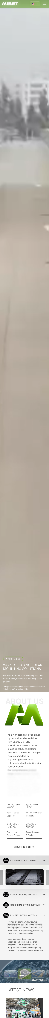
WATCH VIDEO (13, 659)
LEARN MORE (22, 847)
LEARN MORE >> (40, 980)
